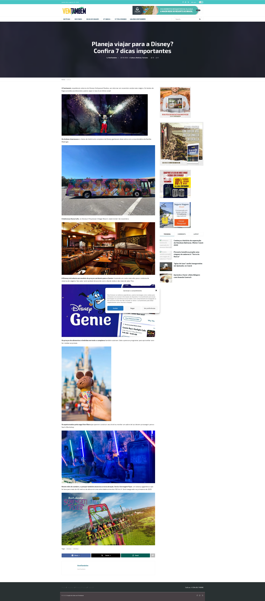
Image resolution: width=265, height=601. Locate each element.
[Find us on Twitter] (188, 2)
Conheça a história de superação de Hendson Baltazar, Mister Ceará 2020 (188, 242)
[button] (156, 290)
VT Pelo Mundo (120, 19)
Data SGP (91, 587)
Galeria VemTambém (138, 19)
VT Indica (106, 19)
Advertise (71, 587)
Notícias (66, 19)
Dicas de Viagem (92, 19)
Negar (132, 308)
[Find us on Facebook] (197, 595)
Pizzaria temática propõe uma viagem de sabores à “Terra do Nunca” (186, 254)
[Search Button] (200, 19)
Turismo (145, 58)
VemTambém (112, 58)
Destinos (78, 19)
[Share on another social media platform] (153, 555)
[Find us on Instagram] (185, 2)
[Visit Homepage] (74, 10)
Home (63, 79)
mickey (76, 548)
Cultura (132, 58)
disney (69, 548)
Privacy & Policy (81, 587)
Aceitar (115, 308)
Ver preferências (149, 308)
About (63, 587)
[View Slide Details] (167, 10)
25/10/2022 (124, 58)
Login (194, 2)
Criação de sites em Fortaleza (75, 595)
